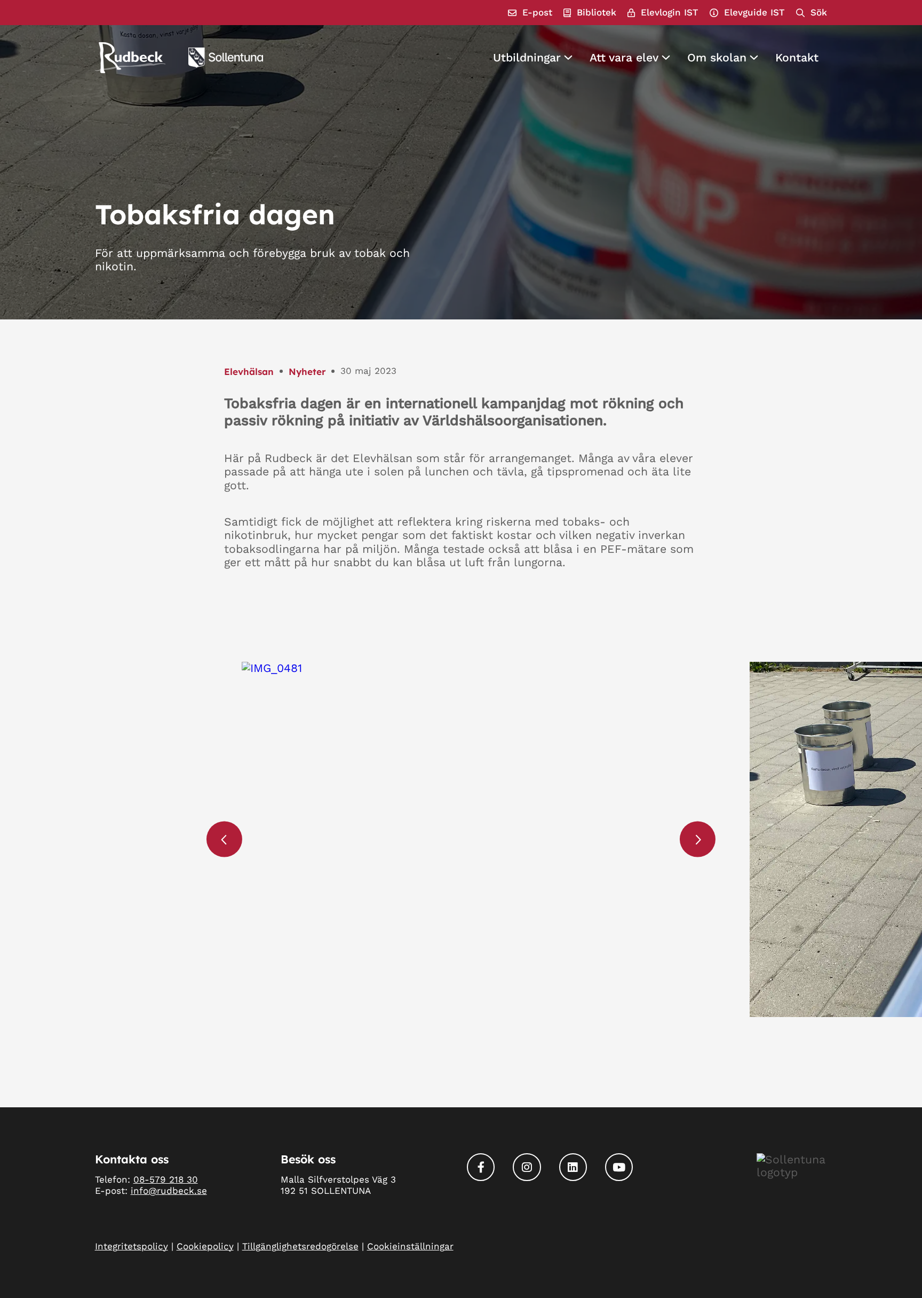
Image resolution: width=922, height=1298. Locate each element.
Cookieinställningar (410, 1246)
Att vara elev (624, 57)
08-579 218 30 (165, 1179)
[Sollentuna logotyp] (225, 58)
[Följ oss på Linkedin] (573, 1167)
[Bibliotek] (589, 12)
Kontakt (796, 57)
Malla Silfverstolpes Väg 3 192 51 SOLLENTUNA (338, 1184)
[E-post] (530, 12)
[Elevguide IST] (747, 12)
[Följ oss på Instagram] (527, 1167)
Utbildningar (527, 57)
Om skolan (716, 57)
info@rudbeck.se (169, 1190)
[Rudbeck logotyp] (130, 57)
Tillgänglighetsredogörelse (300, 1246)
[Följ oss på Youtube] (619, 1167)
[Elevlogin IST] (662, 12)
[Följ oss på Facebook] (481, 1167)
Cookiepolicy (205, 1246)
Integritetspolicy (131, 1246)
